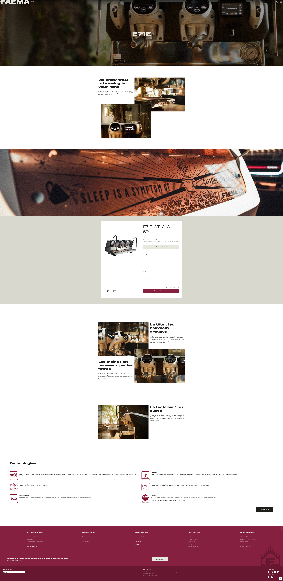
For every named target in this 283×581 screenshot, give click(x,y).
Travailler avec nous (193, 546)
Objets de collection (140, 537)
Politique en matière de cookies (248, 539)
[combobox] (161, 253)
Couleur (145, 272)
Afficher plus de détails (161, 247)
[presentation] (141, 290)
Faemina (84, 537)
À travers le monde (193, 539)
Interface (145, 265)
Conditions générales (245, 546)
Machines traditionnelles (33, 537)
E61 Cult (84, 539)
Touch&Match (85, 541)
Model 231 (242, 544)
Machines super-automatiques (35, 541)
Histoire (190, 537)
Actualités (138, 541)
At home (33, 2)
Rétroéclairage (147, 279)
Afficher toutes (265, 509)
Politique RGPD (244, 537)
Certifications (191, 541)
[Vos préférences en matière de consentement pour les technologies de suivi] (280, 578)
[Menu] (281, 2)
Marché (145, 251)
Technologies (31, 546)
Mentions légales (244, 541)
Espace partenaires (192, 549)
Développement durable (194, 544)
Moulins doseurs (31, 539)
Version (145, 258)
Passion (137, 544)
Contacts (138, 547)
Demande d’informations (161, 290)
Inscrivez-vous (160, 559)
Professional (42, 2)
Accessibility (243, 549)
